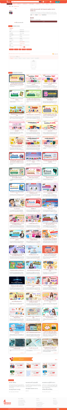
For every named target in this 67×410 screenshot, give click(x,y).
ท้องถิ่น (20, 49)
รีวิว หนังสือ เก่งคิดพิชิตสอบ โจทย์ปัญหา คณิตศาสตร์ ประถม (17, 317)
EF (27, 386)
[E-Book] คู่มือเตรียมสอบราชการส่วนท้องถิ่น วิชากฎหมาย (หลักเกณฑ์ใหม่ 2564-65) (51, 372)
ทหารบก (47, 386)
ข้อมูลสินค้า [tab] (10, 26)
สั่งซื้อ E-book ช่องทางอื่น (19, 22)
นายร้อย (52, 386)
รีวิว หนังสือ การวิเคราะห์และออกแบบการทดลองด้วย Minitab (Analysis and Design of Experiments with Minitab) (33, 99)
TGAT (22, 386)
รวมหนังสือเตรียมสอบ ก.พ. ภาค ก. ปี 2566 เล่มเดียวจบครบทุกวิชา (34, 130)
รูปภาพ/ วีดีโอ (37, 58)
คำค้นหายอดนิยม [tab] (11, 380)
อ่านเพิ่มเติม (21, 88)
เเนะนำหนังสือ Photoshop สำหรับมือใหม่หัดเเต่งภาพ (17, 239)
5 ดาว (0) (16, 58)
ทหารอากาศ (46, 385)
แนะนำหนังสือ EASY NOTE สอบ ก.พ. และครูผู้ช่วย (33, 286)
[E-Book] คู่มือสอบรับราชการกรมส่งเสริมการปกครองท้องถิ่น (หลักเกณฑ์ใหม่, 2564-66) (35, 372)
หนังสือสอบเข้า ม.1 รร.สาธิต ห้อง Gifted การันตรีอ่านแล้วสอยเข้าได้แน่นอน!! (17, 146)
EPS (49, 391)
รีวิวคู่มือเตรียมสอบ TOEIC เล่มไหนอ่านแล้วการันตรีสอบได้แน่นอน (33, 239)
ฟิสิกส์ (19, 385)
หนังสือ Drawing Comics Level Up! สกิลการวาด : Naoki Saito (17, 208)
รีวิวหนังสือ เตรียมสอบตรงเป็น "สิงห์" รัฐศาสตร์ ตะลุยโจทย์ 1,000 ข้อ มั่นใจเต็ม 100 (17, 84)
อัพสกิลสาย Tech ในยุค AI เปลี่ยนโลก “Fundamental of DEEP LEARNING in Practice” (17, 286)
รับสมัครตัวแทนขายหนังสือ (21, 405)
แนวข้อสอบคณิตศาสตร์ (11, 386)
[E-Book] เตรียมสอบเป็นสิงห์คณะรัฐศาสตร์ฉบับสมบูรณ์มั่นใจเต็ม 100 (52, 364)
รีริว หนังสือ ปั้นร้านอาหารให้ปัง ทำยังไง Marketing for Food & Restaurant (50, 348)
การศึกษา (12, 6)
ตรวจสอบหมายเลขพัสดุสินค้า (21, 404)
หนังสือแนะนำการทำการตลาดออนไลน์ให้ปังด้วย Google (50, 208)
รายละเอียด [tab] (14, 26)
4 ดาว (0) (20, 58)
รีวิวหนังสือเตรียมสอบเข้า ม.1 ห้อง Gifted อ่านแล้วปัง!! (50, 161)
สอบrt (13, 387)
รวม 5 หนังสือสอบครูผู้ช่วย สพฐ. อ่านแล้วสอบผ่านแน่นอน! (50, 99)
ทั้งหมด (13, 1)
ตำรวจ (45, 386)
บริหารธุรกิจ (17, 391)
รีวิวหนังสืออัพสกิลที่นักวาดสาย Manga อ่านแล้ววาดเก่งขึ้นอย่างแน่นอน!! (17, 177)
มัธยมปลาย (21, 385)
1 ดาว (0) (32, 58)
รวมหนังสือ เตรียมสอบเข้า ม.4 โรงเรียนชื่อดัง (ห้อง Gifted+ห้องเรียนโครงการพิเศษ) (33, 146)
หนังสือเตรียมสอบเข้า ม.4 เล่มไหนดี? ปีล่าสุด (17, 115)
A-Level (20, 386)
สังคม (9, 385)
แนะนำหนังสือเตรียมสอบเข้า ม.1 (17, 301)
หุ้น (9, 391)
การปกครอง (16, 49)
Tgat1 (11, 387)
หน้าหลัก (10, 6)
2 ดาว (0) (28, 58)
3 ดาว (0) (24, 58)
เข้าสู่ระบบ (53, 1)
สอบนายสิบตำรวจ (55, 386)
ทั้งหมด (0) (11, 58)
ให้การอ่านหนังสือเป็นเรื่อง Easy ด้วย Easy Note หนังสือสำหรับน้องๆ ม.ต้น (17, 255)
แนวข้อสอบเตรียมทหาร (47, 387)
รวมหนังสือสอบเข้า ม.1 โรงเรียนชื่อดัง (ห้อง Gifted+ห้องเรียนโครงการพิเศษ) (50, 146)
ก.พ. (43, 385)
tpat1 (24, 386)
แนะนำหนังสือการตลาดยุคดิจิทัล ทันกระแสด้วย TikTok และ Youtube (50, 224)
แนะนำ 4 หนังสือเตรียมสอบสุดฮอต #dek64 (33, 332)
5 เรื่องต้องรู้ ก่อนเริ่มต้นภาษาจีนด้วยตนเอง (17, 270)
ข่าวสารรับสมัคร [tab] (15, 72)
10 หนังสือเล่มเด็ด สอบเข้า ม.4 (33, 223)
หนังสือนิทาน (31, 385)
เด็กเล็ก (29, 386)
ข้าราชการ (50, 386)
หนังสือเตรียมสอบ (29, 49)
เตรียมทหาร (43, 387)
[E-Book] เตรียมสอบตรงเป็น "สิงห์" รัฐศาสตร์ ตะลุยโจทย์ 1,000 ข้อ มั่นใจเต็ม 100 (19, 364)
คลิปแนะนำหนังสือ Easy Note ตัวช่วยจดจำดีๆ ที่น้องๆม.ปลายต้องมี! (33, 301)
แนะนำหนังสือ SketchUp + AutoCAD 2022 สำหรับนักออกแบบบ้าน (33, 192)
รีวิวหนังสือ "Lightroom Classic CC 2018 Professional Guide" (17, 348)
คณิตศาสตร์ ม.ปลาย (13, 385)
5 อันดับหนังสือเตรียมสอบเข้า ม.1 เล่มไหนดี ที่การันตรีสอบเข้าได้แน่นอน (17, 224)
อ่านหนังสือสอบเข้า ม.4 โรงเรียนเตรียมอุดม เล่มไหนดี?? (17, 130)
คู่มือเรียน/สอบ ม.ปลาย (16, 6)
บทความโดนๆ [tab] (20, 72)
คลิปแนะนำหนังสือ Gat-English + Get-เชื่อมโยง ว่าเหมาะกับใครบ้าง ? (50, 317)
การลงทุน (11, 391)
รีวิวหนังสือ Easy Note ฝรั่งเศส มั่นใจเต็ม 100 (17, 192)
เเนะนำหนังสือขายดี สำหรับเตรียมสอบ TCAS (50, 301)
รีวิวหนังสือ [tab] (10, 72)
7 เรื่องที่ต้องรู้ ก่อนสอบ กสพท (33, 254)
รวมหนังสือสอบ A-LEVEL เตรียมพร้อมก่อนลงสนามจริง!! (50, 130)
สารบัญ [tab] (18, 26)
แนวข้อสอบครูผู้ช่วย (50, 385)
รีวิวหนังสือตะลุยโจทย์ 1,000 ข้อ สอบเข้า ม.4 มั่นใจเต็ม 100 (33, 208)
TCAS (15, 386)
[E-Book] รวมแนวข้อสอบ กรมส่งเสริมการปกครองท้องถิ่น (19, 372)
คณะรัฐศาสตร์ (11, 49)
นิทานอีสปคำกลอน (28, 385)
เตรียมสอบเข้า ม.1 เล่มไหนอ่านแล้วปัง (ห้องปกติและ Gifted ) (50, 192)
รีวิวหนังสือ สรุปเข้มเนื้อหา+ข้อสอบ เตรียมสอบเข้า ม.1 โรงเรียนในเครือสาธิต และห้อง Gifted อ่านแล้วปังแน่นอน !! (50, 115)
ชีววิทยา (16, 385)
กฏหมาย (13, 391)
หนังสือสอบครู (54, 385)
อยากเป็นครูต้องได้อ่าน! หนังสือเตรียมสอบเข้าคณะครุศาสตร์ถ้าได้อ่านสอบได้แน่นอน (50, 239)
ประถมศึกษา (17, 386)
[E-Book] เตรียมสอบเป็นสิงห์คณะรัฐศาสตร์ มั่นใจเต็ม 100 (35, 364)
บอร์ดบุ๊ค (39, 385)
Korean (48, 391)
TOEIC (46, 391)
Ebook (43, 391)
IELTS (44, 391)
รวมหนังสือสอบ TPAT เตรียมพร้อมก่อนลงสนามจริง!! (33, 84)
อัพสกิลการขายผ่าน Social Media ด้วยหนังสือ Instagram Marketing (33, 177)
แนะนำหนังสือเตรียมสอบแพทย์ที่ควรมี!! (33, 270)
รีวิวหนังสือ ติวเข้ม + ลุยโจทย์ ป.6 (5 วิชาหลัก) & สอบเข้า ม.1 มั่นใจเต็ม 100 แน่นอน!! (17, 161)
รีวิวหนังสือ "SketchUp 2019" (33, 348)
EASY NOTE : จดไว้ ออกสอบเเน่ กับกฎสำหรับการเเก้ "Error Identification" (50, 255)
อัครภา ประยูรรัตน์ (22, 41)
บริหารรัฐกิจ (23, 49)
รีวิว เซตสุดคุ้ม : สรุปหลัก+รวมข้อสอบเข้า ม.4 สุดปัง (33, 317)
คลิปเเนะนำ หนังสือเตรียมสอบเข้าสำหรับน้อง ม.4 (50, 286)
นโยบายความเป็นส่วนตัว (21, 403)
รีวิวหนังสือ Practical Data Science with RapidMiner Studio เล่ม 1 (50, 177)
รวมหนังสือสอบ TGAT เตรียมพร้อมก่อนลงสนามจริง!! (50, 84)
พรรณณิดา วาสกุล (22, 43)
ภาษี (15, 391)
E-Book (20, 367)
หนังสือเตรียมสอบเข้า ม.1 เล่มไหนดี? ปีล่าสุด (33, 114)
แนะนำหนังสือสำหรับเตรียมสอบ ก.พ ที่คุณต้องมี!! (50, 270)
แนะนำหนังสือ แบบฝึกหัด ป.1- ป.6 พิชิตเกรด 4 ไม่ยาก (33, 161)
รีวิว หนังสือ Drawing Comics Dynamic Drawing (17, 99)
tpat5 (10, 387)
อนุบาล (24, 385)
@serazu (56, 404)
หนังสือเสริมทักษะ (35, 385)
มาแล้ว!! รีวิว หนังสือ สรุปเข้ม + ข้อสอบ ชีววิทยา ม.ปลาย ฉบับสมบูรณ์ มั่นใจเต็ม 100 (50, 332)
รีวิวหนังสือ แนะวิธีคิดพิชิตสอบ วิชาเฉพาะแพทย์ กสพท (17, 332)
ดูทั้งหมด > (56, 359)
